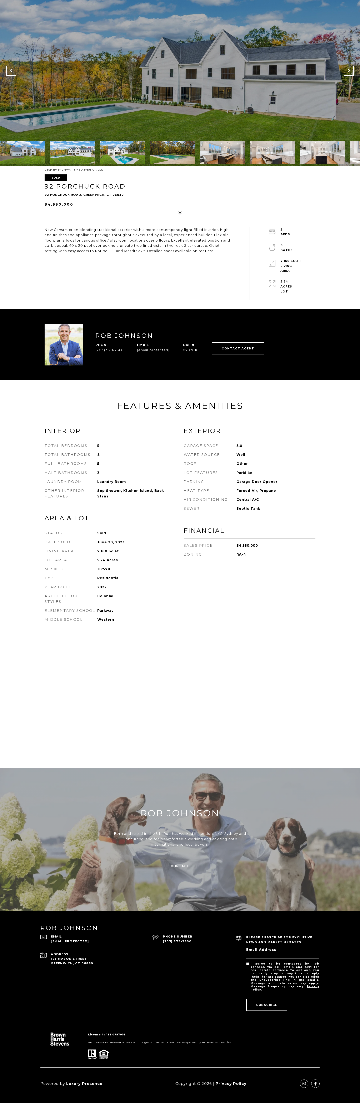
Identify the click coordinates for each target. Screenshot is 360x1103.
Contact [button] (180, 866)
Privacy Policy (231, 1083)
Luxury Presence (84, 1083)
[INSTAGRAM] (304, 1084)
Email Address (261, 950)
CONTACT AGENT (238, 348)
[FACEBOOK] (315, 1084)
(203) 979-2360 (109, 350)
